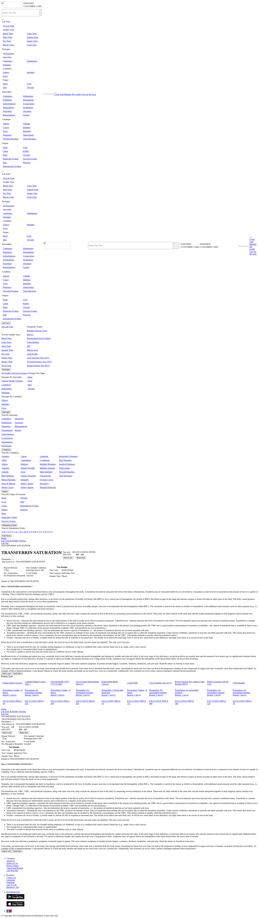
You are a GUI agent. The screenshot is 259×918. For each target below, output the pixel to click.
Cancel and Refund (14, 868)
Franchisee (6, 536)
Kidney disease (27, 487)
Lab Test (4, 543)
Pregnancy (7, 135)
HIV (29, 346)
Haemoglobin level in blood (39, 338)
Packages (6, 370)
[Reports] (242, 246)
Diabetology (32, 61)
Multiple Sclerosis (47, 468)
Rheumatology (9, 115)
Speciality (6, 412)
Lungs (5, 151)
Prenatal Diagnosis (48, 487)
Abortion (5, 456)
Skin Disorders (65, 460)
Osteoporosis (45, 476)
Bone (5, 155)
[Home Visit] (245, 246)
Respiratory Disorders (68, 456)
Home (3, 538)
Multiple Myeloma (48, 464)
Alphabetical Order (9, 525)
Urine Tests (32, 33)
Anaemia (5, 468)
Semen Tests (32, 41)
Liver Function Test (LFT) (38, 358)
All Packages (8, 53)
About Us (10, 861)
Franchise (10, 882)
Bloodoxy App (12, 887)
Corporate (10, 880)
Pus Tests (7, 41)
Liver (29, 84)
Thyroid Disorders (10, 139)
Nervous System (30, 159)
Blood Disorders (8, 480)
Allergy (6, 72)
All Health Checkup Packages (14, 373)
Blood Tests (8, 33)
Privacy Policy (12, 866)
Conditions (6, 450)
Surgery (26, 115)
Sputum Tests (32, 37)
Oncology (27, 111)
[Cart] (248, 246)
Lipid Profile (32, 354)
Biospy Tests (8, 45)
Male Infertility (46, 472)
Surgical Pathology (67, 464)
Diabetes (26, 127)
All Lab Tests (8, 26)
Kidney (26, 151)
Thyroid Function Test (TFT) (39, 362)
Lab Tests (6, 323)
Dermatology (28, 100)
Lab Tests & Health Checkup (13, 541)
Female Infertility (28, 468)
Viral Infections (29, 139)
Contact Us (11, 877)
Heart (5, 84)
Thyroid (30, 87)
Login (56, 94)
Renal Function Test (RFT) (38, 365)
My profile (76, 94)
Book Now (81, 558)
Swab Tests (32, 45)
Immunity (27, 131)
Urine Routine (33, 342)
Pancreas (26, 162)
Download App (13, 892)
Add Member (65, 94)
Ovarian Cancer (46, 480)
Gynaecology (28, 104)
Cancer (6, 127)
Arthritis (26, 124)
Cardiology (7, 61)
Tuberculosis (28, 135)
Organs (5, 491)
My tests (92, 94)
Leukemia (44, 456)
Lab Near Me (12, 870)
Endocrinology (9, 104)
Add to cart (68, 558)
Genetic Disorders (28, 476)
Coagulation (26, 460)
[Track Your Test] (240, 246)
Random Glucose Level (37, 331)
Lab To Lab (11, 885)
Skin (5, 87)
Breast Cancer (7, 487)
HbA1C (30, 334)
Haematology (8, 107)
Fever (5, 76)
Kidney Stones (27, 483)
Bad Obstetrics (7, 476)
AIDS (4, 460)
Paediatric (7, 65)
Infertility (31, 72)
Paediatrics (7, 100)
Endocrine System (10, 159)
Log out (84, 94)
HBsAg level (32, 350)
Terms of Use (12, 863)
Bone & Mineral (8, 483)
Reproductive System (12, 166)
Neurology (7, 111)
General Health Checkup (12, 381)
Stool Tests (7, 37)
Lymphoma (45, 460)
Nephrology (28, 107)
